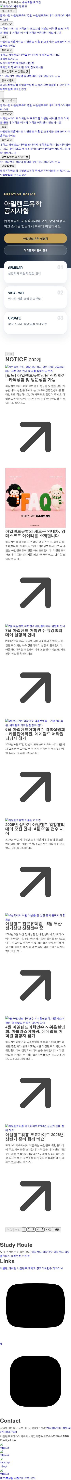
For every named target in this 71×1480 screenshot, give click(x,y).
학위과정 (7, 50)
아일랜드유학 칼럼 (21, 15)
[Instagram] (35, 1415)
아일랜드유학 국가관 (31, 85)
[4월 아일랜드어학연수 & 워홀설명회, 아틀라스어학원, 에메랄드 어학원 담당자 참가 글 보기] (35, 1022)
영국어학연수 (44, 1268)
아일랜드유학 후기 (43, 15)
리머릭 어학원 (28, 32)
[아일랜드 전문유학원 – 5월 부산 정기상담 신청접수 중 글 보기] (35, 919)
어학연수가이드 (9, 28)
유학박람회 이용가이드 (56, 85)
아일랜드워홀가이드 (11, 41)
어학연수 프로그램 (29, 28)
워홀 (4, 36)
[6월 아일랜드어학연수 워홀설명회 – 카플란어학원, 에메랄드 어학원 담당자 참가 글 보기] (35, 725)
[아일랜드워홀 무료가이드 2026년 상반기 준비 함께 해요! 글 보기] (35, 1130)
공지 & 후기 (8, 10)
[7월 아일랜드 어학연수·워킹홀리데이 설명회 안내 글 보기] (35, 626)
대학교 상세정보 (9, 54)
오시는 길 (54, 76)
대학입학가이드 (9, 58)
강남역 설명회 (23, 76)
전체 (9, 353)
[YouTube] (35, 1340)
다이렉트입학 (7, 63)
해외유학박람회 (9, 85)
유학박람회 (8, 80)
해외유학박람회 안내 (36, 250)
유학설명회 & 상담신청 (15, 71)
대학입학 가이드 (20, 1256)
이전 (17, 1229)
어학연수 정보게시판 (49, 32)
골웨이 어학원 (11, 32)
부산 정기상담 (40, 76)
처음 (9, 1229)
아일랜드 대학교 (26, 1268)
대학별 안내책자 (29, 54)
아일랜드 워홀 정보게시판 (39, 41)
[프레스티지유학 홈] (13, 6)
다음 (48, 1229)
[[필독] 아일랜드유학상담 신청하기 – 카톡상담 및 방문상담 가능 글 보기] (35, 371)
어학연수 (7, 23)
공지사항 (5, 15)
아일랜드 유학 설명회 (35, 238)
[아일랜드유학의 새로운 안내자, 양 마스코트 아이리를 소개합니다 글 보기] (35, 527)
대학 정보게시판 (34, 67)
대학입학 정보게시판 (12, 67)
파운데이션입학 (25, 63)
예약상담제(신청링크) (58, 1427)
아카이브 (58, 1268)
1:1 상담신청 (7, 76)
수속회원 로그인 (31, 2)
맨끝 (57, 1229)
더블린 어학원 (49, 28)
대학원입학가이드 (49, 54)
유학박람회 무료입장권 (13, 89)
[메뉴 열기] (2, 94)
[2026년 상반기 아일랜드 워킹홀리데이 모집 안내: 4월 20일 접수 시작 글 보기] (23, 820)
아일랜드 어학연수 (42, 1251)
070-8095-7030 (8, 1432)
